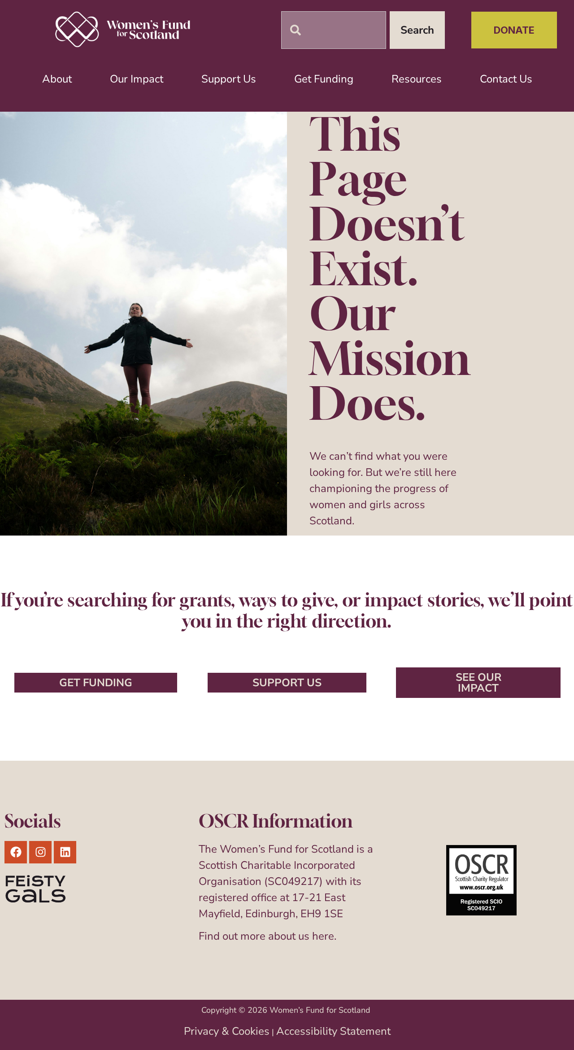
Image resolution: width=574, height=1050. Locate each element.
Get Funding (323, 79)
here (323, 936)
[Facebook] (15, 852)
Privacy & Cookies (227, 1031)
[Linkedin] (65, 852)
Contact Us (506, 79)
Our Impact (136, 79)
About (57, 79)
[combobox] (333, 30)
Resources (416, 79)
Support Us (228, 79)
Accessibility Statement (333, 1031)
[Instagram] (40, 852)
